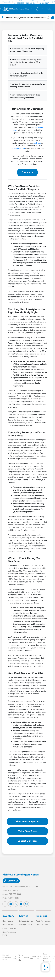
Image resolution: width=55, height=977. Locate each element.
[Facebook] (5, 904)
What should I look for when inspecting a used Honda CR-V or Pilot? (27, 50)
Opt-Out (53, 957)
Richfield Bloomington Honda (7, 957)
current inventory (18, 148)
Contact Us (27, 172)
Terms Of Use (21, 957)
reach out (37, 143)
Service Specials (25, 925)
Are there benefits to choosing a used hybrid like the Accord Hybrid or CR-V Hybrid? (26, 62)
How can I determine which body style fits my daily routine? (26, 74)
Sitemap (26, 957)
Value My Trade (42, 925)
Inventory (8, 916)
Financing (41, 916)
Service (23, 916)
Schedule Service (26, 921)
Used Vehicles (8, 925)
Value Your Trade (27, 831)
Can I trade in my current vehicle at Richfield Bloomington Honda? (25, 96)
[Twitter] (15, 904)
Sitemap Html (33, 957)
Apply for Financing (43, 921)
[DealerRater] (26, 904)
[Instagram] (10, 904)
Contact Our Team (27, 840)
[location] (52, 2)
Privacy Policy (15, 957)
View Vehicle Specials (27, 821)
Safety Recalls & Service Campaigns (47, 957)
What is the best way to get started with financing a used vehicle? (27, 85)
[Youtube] (21, 904)
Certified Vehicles (9, 928)
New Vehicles (7, 921)
